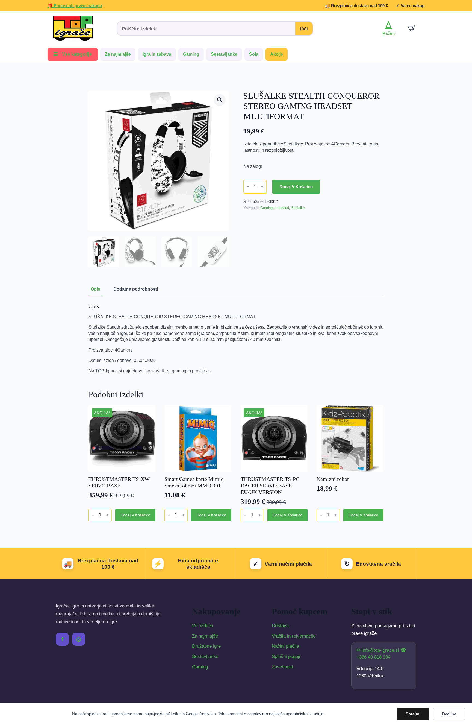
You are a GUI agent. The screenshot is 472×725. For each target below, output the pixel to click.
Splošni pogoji (286, 656)
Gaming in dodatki (274, 208)
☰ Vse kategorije (73, 54)
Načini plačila (285, 646)
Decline (449, 714)
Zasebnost (282, 667)
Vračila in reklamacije (293, 636)
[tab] (95, 289)
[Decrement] (248, 187)
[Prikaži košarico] (411, 28)
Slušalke (298, 208)
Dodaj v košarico (296, 186)
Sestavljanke (224, 54)
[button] (219, 100)
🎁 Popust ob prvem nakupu (75, 5)
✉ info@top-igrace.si (378, 650)
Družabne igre (206, 646)
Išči (304, 28)
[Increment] (262, 187)
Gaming (191, 54)
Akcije (276, 54)
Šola (253, 54)
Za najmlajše (118, 54)
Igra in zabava (157, 54)
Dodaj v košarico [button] (135, 515)
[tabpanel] (236, 338)
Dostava (280, 625)
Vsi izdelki (202, 625)
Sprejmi (413, 714)
